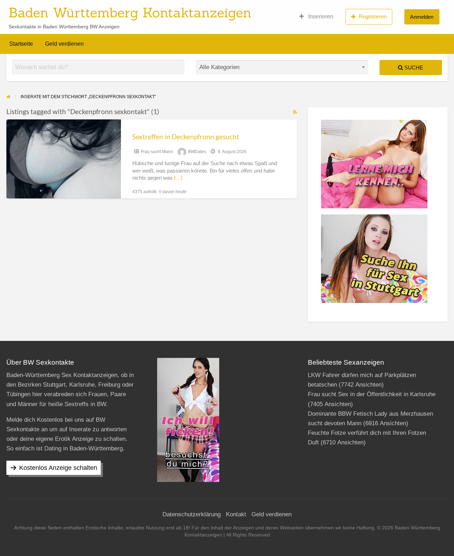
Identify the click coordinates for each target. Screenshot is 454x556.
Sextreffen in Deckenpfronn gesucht (185, 137)
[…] (178, 178)
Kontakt (236, 514)
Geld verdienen (64, 44)
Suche (413, 67)
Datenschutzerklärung (191, 514)
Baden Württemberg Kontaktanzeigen (130, 12)
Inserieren (320, 16)
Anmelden (421, 17)
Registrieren (373, 16)
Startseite (21, 44)
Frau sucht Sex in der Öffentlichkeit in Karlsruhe (372, 394)
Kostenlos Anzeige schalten (58, 467)
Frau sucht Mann (157, 151)
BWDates (197, 151)
